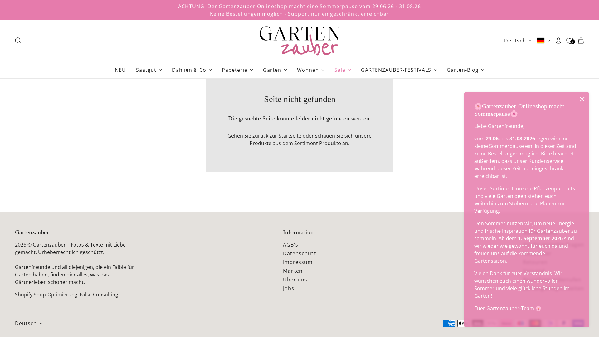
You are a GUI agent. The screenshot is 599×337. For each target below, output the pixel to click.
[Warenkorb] (581, 40)
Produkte (330, 143)
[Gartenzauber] (299, 40)
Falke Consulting (99, 294)
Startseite (290, 135)
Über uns (295, 279)
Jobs (288, 288)
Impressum (298, 262)
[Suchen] (18, 40)
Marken (293, 270)
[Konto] (558, 40)
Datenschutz (299, 253)
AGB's (290, 244)
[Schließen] (582, 99)
